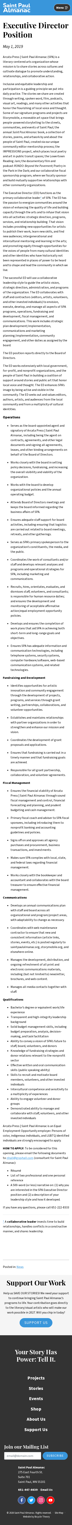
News (20, 1267)
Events (36, 1398)
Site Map (59, 1513)
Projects (36, 1378)
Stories (36, 1388)
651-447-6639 (28, 1490)
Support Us (36, 1322)
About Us (36, 1419)
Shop (36, 1409)
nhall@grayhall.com (20, 1158)
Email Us (47, 1490)
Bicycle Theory (42, 1516)
